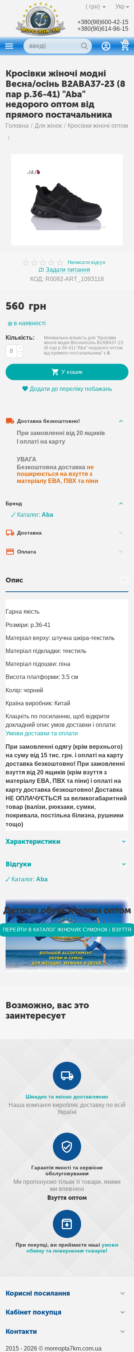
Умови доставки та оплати (42, 733)
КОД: (37, 279)
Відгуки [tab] (18, 864)
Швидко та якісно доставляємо (67, 1097)
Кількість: (20, 337)
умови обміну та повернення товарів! (72, 1248)
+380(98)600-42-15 (102, 22)
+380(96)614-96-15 (102, 29)
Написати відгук (86, 262)
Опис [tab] (14, 580)
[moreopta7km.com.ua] (41, 25)
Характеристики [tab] (33, 841)
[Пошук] (84, 46)
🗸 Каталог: (32, 515)
